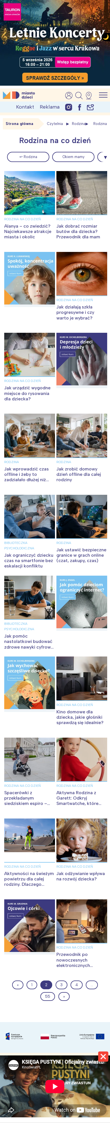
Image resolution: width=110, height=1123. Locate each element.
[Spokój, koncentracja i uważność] (29, 279)
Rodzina (78, 124)
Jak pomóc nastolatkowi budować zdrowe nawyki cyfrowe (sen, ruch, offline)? (28, 644)
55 (47, 996)
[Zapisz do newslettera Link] (90, 107)
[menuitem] (28, 157)
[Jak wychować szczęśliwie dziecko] (29, 684)
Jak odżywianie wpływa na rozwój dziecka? (80, 876)
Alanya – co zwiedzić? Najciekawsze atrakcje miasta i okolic (27, 231)
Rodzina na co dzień (22, 219)
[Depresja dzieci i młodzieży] (81, 360)
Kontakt (25, 107)
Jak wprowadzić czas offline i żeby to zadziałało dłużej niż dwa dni (26, 477)
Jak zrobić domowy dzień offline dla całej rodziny (78, 474)
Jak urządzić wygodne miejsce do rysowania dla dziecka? (27, 393)
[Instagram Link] (68, 107)
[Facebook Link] (79, 107)
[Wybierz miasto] (90, 95)
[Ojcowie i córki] (29, 926)
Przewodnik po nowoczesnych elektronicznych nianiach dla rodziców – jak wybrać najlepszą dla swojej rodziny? (81, 968)
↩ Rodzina (28, 157)
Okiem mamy (73, 157)
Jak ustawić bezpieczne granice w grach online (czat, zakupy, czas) (81, 555)
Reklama (50, 107)
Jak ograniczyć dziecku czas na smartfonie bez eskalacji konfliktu (28, 560)
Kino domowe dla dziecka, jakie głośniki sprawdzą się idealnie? (80, 717)
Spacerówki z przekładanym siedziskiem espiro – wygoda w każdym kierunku (25, 803)
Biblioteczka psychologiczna (19, 545)
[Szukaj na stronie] (79, 95)
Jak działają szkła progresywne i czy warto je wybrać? (75, 312)
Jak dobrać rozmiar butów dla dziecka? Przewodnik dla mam (78, 231)
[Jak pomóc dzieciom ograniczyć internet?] (81, 603)
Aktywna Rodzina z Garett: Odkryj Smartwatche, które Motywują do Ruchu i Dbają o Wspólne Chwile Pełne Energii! (78, 806)
